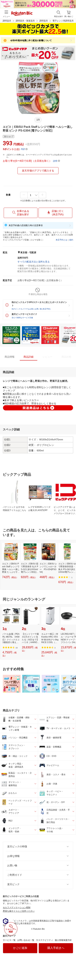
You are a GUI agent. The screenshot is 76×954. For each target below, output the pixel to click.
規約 (71, 240)
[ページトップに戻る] (71, 942)
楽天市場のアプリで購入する (38, 170)
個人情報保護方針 (63, 940)
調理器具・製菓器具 (25, 21)
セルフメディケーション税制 (16, 907)
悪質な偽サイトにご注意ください (19, 911)
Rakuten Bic (22, 13)
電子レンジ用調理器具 (63, 21)
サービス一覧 (9, 940)
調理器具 (43, 21)
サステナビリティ (44, 940)
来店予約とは (61, 240)
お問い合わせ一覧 (25, 940)
